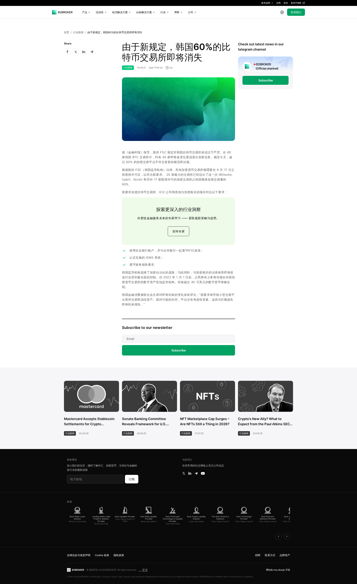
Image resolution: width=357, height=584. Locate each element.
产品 (84, 12)
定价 (286, 2)
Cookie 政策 (102, 555)
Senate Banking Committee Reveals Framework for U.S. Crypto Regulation (144, 422)
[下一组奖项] (286, 536)
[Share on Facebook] (67, 51)
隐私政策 (119, 555)
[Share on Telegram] (92, 51)
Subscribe (178, 350)
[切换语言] (282, 12)
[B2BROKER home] (62, 12)
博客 (176, 12)
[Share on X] (75, 51)
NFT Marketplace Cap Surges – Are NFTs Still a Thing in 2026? (204, 421)
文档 (278, 2)
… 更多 (143, 570)
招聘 (257, 555)
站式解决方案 (120, 12)
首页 (66, 32)
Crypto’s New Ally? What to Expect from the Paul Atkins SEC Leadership (264, 422)
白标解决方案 (144, 12)
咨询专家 (178, 231)
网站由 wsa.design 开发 (278, 569)
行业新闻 (78, 32)
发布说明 (265, 2)
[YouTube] (203, 473)
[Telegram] (196, 473)
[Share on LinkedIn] (83, 51)
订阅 (132, 479)
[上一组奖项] (278, 536)
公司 (190, 12)
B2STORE (296, 2)
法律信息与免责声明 (78, 555)
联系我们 (296, 12)
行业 (163, 12)
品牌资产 (285, 555)
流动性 (100, 12)
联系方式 (270, 555)
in (189, 473)
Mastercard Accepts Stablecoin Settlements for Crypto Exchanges (89, 422)
